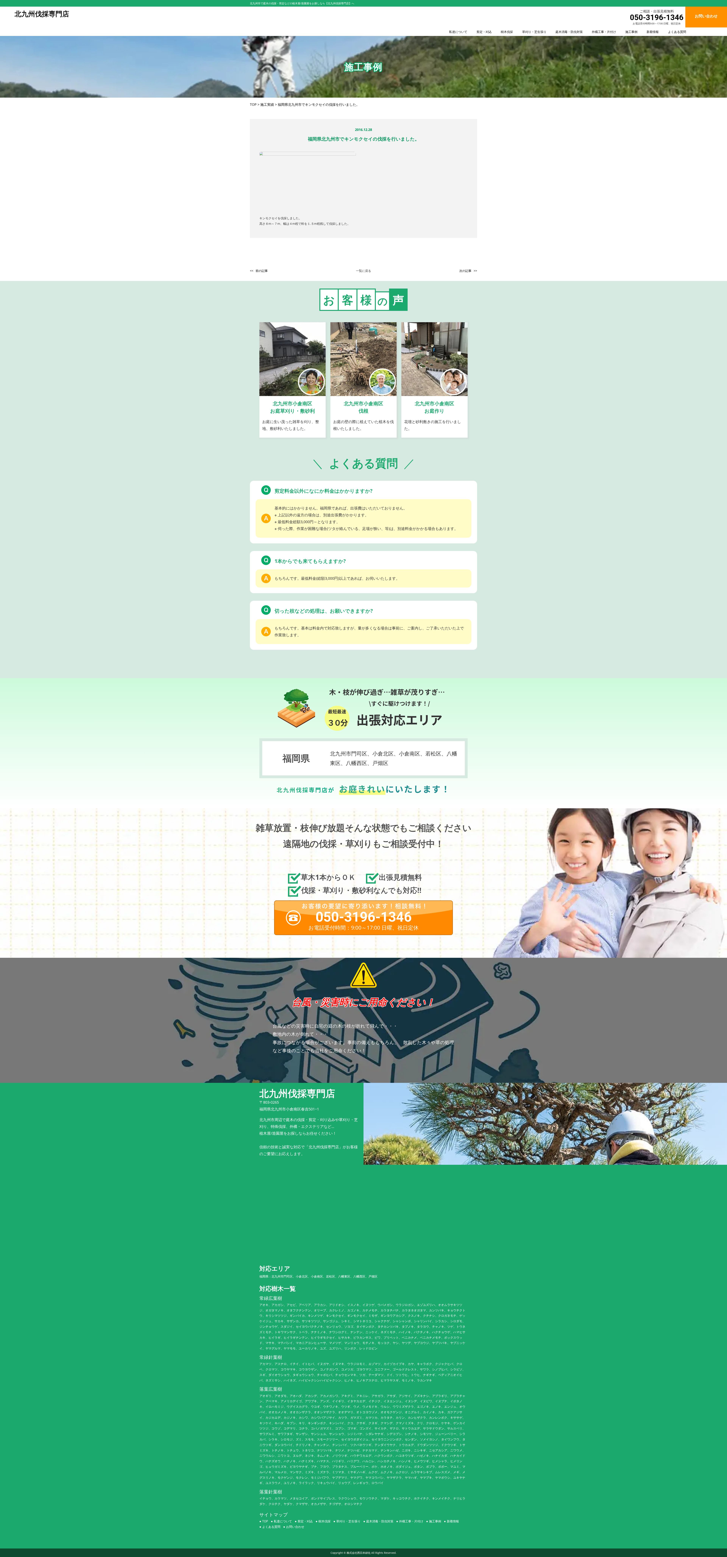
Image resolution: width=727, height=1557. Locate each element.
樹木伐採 (507, 32)
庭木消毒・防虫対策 (569, 32)
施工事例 (631, 32)
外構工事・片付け (604, 32)
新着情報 (653, 32)
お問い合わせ (295, 1527)
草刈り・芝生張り (534, 32)
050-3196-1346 (656, 17)
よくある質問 (677, 32)
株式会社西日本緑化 (359, 1553)
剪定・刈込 (484, 32)
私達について (458, 32)
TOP (265, 1521)
